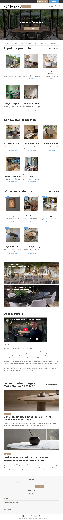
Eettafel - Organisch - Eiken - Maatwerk (12, 144)
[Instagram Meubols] (33, 494)
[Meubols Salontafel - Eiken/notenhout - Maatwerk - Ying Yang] (31, 235)
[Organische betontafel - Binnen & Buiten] (31, 132)
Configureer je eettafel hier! (31, 215)
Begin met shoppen (31, 28)
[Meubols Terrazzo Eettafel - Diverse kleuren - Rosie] (31, 92)
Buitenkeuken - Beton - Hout (12, 72)
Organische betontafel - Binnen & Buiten (31, 144)
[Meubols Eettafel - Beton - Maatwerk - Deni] (50, 204)
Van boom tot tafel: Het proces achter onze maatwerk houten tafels (28, 418)
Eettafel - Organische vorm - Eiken (31, 175)
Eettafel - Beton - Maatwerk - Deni (50, 215)
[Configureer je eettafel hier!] (31, 204)
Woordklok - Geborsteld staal (12, 215)
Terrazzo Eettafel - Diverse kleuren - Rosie (31, 103)
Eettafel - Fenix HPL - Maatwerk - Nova (12, 247)
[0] (58, 6)
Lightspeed (34, 518)
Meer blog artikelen (52, 384)
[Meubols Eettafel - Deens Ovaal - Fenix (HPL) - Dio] (50, 132)
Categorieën (26, 6)
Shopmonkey (44, 518)
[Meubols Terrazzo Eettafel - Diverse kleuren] (50, 61)
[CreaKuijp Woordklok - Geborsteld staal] (12, 204)
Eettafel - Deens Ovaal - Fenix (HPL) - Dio (50, 144)
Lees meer (44, 425)
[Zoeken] (49, 6)
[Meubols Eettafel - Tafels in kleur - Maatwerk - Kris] (12, 92)
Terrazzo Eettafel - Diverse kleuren (50, 72)
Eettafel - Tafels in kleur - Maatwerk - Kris (12, 103)
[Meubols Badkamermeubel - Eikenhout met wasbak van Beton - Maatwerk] (12, 164)
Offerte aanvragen (42, 1)
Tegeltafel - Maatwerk (31, 72)
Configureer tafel (54, 1)
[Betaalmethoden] (23, 516)
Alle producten (53, 48)
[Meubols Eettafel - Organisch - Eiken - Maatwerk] (12, 132)
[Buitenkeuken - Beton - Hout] (12, 61)
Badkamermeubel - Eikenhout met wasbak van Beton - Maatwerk (12, 175)
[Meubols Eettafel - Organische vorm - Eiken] (31, 164)
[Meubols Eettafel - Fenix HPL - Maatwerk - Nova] (12, 235)
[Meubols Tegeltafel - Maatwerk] (31, 61)
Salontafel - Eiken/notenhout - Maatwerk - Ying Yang (31, 247)
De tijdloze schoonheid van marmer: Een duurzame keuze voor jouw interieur (26, 458)
